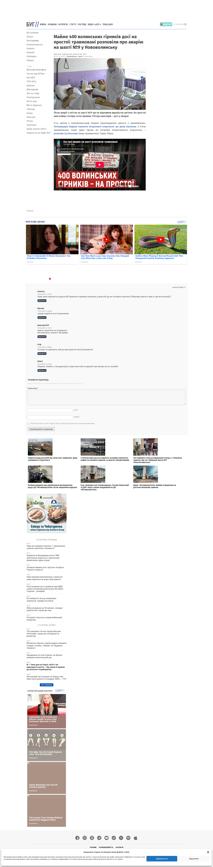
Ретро (30, 121)
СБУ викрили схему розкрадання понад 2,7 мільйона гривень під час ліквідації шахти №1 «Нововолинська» (157, 460)
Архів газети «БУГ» (36, 129)
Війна (43, 24)
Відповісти (42, 301)
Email (77, 417)
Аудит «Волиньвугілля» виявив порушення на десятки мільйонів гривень (154, 486)
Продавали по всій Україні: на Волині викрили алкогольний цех (44, 656)
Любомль (32, 56)
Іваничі (30, 52)
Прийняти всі (162, 859)
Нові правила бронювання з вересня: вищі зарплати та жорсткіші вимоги (45, 578)
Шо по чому (33, 93)
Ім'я (76, 410)
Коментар (33, 388)
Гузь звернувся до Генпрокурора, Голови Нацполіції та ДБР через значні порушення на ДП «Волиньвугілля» (105, 487)
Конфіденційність (106, 847)
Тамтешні (31, 125)
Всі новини (32, 32)
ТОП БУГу (31, 81)
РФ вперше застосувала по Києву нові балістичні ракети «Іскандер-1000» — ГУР (46, 677)
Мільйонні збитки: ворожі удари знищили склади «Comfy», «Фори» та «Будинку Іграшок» (46, 645)
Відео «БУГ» (94, 24)
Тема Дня (107, 24)
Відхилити (194, 859)
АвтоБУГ (31, 77)
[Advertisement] (106, 9)
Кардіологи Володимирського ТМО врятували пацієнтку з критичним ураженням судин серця (43, 557)
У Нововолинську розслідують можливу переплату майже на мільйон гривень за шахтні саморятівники (105, 459)
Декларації (32, 89)
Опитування (33, 97)
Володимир (33, 40)
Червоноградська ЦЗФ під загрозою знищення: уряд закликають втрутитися (52, 459)
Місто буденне (34, 105)
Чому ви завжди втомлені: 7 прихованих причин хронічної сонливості (46, 547)
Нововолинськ (35, 44)
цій (116, 859)
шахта (80, 56)
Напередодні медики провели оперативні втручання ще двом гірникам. (96, 126)
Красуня (31, 117)
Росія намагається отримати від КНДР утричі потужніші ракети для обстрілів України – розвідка (45, 588)
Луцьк (30, 36)
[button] (208, 852)
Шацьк (30, 60)
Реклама (93, 847)
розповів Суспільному (66, 133)
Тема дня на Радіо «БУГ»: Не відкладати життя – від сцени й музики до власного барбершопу (46, 666)
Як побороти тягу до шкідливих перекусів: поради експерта (41, 599)
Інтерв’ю (63, 24)
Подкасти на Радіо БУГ (39, 133)
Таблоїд (31, 109)
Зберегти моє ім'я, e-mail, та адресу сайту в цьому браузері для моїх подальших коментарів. (62, 423)
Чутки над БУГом (35, 73)
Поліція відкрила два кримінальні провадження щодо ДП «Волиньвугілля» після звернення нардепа (52, 486)
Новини (52, 24)
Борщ (30, 113)
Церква (31, 85)
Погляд (82, 24)
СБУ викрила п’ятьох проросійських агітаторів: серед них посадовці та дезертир (44, 633)
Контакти (119, 847)
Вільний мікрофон (36, 69)
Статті (73, 24)
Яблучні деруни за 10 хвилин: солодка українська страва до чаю (44, 609)
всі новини (46, 685)
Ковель (31, 48)
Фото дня (32, 101)
